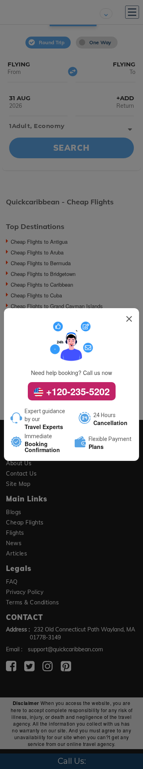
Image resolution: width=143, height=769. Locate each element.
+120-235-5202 (76, 391)
